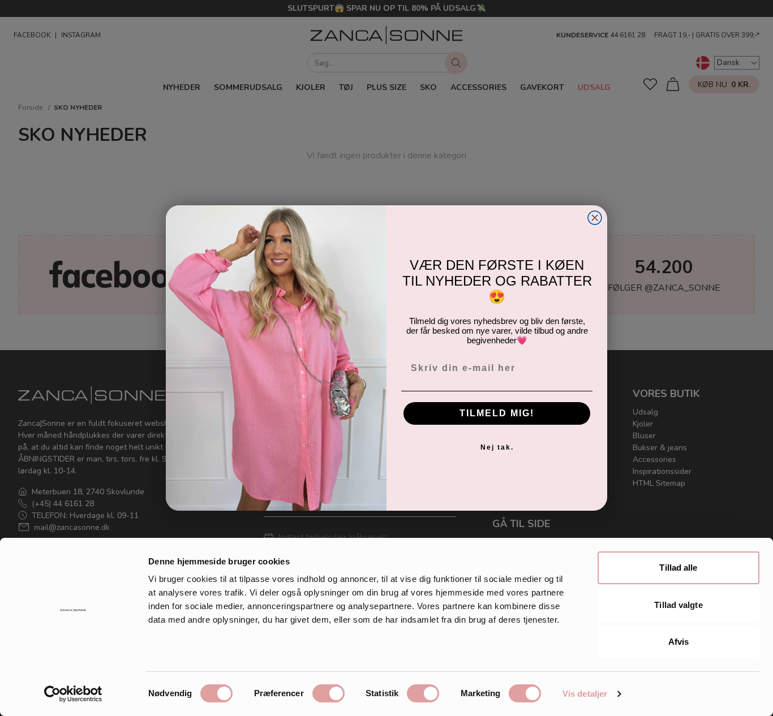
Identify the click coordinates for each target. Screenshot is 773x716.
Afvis (678, 641)
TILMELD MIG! (496, 413)
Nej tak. (497, 447)
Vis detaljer (584, 693)
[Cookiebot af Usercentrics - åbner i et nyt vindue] (73, 693)
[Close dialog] (595, 218)
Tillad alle (678, 567)
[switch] (328, 693)
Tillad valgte (678, 605)
